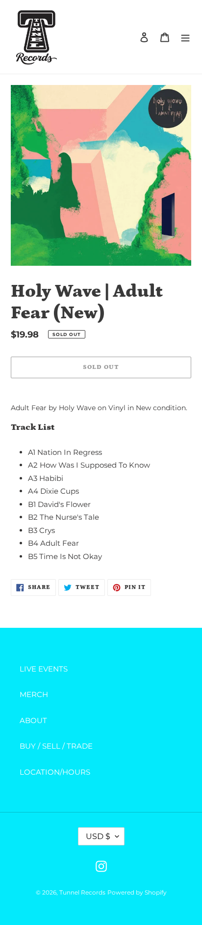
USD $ (98, 836)
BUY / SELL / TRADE (56, 746)
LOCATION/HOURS (55, 772)
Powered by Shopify (137, 892)
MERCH (34, 694)
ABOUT (33, 720)
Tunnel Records (82, 892)
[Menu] (185, 37)
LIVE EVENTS (44, 668)
